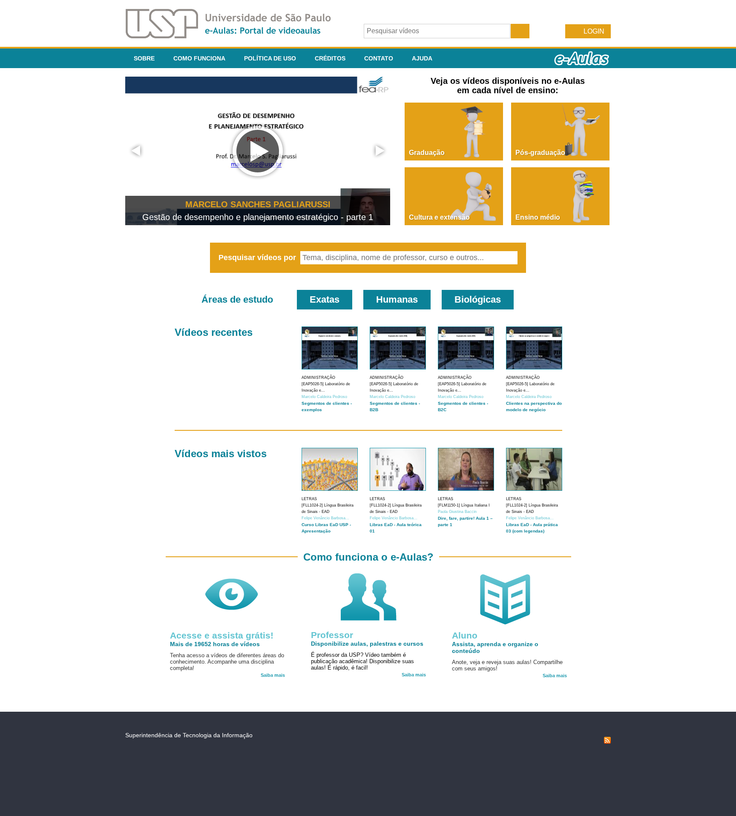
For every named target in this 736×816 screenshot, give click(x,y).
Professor (332, 635)
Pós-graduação (540, 152)
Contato (378, 58)
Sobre (144, 58)
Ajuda (422, 58)
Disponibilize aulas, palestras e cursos (367, 643)
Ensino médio (537, 217)
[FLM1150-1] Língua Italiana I (464, 505)
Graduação (427, 152)
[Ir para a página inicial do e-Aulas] (235, 36)
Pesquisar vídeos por (258, 257)
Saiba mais (273, 675)
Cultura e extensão (439, 217)
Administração (318, 377)
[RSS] (607, 741)
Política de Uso (270, 58)
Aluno (464, 635)
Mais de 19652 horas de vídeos (215, 644)
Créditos (330, 58)
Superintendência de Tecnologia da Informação (189, 735)
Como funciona (199, 58)
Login (594, 31)
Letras (309, 499)
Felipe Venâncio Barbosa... (325, 518)
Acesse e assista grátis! (221, 635)
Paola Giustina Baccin (457, 512)
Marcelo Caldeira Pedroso (324, 397)
